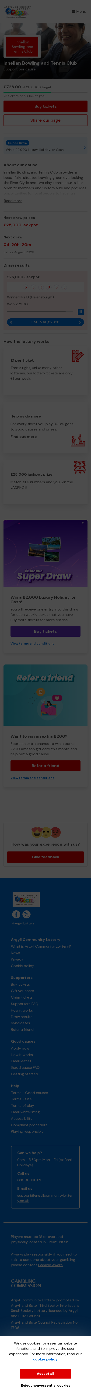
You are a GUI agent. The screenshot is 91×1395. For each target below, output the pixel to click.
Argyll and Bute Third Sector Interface (43, 1305)
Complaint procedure (29, 1125)
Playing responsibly (27, 1131)
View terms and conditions (32, 643)
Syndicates (20, 1023)
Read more (13, 200)
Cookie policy (22, 965)
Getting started (24, 1074)
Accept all (45, 1374)
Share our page (45, 120)
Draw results (21, 1016)
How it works (22, 1010)
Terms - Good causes (29, 1092)
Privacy (17, 959)
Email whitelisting (25, 1112)
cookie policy (45, 1359)
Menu (81, 11)
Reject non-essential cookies (45, 1385)
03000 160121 (29, 1180)
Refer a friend (46, 766)
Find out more (23, 436)
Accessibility (21, 1118)
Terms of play (22, 1105)
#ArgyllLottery (23, 923)
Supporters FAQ (24, 1003)
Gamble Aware (50, 1264)
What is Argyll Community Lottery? (41, 946)
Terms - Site (21, 1099)
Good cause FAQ (25, 1067)
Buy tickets (46, 106)
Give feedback (45, 856)
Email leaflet (21, 1061)
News (15, 952)
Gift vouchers (22, 990)
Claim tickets (22, 997)
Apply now (20, 1048)
